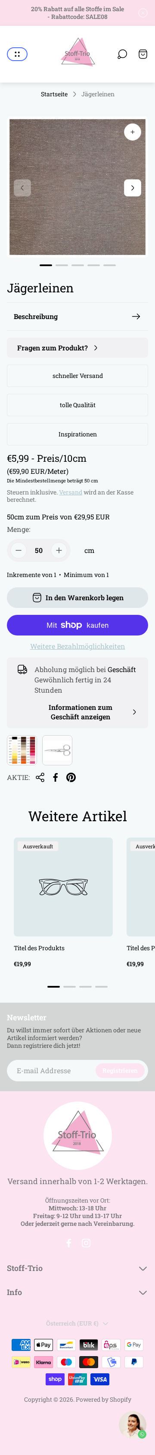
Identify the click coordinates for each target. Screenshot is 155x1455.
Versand (70, 492)
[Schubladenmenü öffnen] (17, 54)
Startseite (54, 94)
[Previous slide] (22, 187)
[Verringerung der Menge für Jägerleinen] (18, 550)
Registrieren (120, 1070)
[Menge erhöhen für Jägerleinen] (59, 550)
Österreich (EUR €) (72, 1323)
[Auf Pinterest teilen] (71, 777)
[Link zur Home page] (77, 1136)
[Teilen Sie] (40, 777)
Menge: (18, 529)
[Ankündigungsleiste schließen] (143, 13)
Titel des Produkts (39, 948)
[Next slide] (132, 187)
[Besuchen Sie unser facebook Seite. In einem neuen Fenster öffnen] (69, 1243)
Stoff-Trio (25, 1268)
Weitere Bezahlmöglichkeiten (77, 646)
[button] (46, 265)
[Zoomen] (132, 132)
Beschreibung (36, 316)
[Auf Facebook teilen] (55, 777)
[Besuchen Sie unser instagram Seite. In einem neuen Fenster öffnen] (86, 1243)
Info (14, 1292)
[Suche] (122, 54)
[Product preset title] (63, 887)
